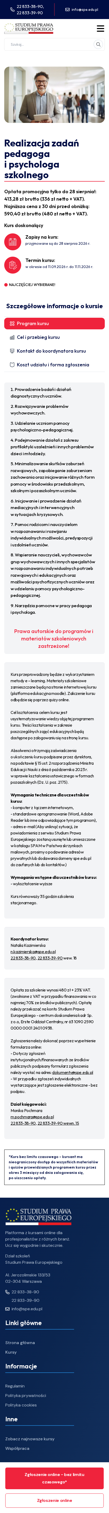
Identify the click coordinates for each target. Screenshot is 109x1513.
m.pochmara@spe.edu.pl (32, 1116)
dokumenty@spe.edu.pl (72, 1072)
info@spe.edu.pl (85, 9)
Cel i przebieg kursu (38, 337)
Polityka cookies (21, 1405)
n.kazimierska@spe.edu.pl (33, 951)
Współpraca (17, 1448)
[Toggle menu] (100, 28)
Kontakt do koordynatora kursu (51, 351)
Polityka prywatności (25, 1395)
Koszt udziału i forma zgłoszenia (53, 365)
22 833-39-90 (30, 12)
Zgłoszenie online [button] (54, 1500)
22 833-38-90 (23, 958)
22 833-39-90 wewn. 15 (58, 1123)
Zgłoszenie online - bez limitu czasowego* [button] (54, 1478)
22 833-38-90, (30, 6)
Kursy (11, 1352)
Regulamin (15, 1386)
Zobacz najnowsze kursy (29, 1439)
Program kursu (33, 323)
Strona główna (20, 1342)
